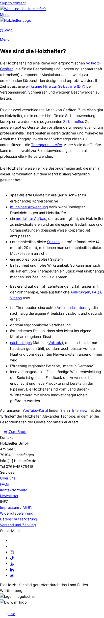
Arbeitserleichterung (74, 307)
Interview (80, 410)
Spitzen (53, 242)
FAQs (96, 292)
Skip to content (13, 3)
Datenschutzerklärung (18, 519)
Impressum (9, 507)
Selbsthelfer (73, 121)
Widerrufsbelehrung (16, 513)
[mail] (12, 546)
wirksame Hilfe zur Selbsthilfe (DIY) (55, 86)
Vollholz (55, 342)
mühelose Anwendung (29, 207)
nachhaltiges (21, 342)
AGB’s (27, 507)
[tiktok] (12, 558)
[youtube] (12, 575)
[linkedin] (12, 569)
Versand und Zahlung (18, 525)
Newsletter (9, 496)
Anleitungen (80, 292)
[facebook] (12, 540)
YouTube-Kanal (35, 410)
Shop (8, 30)
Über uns (7, 478)
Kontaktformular (13, 490)
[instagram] (12, 552)
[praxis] (12, 563)
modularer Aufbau (31, 218)
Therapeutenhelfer (46, 145)
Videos (16, 298)
